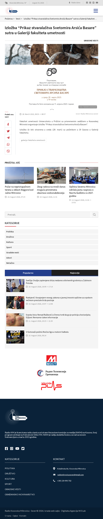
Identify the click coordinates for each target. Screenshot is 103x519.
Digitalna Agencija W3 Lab (73, 510)
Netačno (10, 263)
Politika (10, 231)
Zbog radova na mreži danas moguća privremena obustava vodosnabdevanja (51, 189)
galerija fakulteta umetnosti (33, 140)
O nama (8, 516)
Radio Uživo (75, 3)
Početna (9, 18)
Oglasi (15, 516)
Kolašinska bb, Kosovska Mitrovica (71, 468)
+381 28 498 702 (64, 481)
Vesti (19, 18)
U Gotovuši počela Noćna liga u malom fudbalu (47, 332)
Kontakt (22, 516)
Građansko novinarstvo (20, 494)
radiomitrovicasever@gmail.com (70, 475)
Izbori (9, 258)
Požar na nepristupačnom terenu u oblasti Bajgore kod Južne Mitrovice (19, 189)
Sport (9, 247)
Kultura (9, 242)
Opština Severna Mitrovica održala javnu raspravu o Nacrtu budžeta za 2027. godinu (82, 191)
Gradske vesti (91, 40)
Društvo (10, 237)
